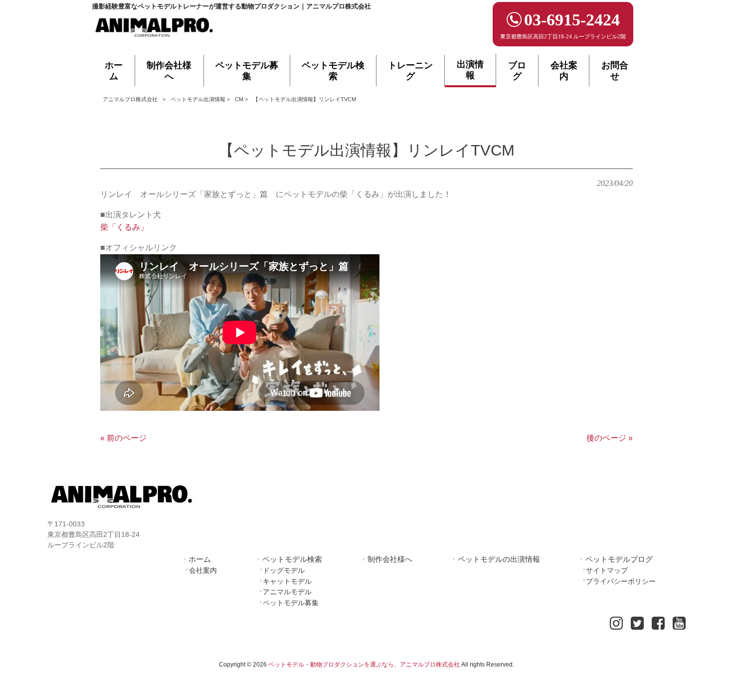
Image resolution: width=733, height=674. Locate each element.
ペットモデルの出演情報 (499, 559)
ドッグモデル (284, 570)
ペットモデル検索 (292, 559)
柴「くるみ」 (124, 227)
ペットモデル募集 (291, 603)
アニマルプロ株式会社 (130, 99)
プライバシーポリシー (621, 581)
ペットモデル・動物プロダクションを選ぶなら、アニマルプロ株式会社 (364, 664)
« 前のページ (123, 438)
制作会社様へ (389, 559)
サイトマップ (607, 570)
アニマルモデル (287, 592)
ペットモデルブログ (619, 559)
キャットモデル (287, 581)
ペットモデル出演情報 (198, 99)
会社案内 (203, 570)
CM (239, 99)
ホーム (199, 559)
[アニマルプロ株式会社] (154, 40)
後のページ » (609, 438)
